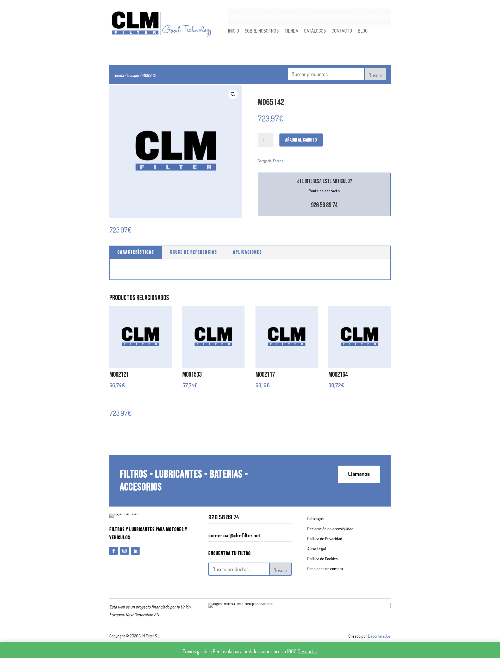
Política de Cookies (322, 558)
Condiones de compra (325, 568)
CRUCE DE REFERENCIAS (193, 252)
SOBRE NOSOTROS (262, 31)
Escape (133, 75)
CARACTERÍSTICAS (135, 252)
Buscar (375, 75)
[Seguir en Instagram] (124, 551)
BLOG (362, 31)
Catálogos (315, 518)
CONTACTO (342, 31)
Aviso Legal (316, 548)
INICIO (233, 31)
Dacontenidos (379, 636)
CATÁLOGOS (315, 31)
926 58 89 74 (324, 205)
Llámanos (359, 474)
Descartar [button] (307, 651)
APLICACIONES (247, 252)
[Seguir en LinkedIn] (135, 551)
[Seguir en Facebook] (113, 551)
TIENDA (291, 31)
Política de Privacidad (324, 538)
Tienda (118, 75)
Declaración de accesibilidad (330, 528)
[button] (233, 94)
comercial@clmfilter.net (234, 535)
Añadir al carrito (301, 140)
